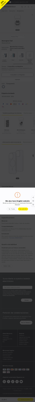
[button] (5, 5)
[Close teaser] (10, 2)
